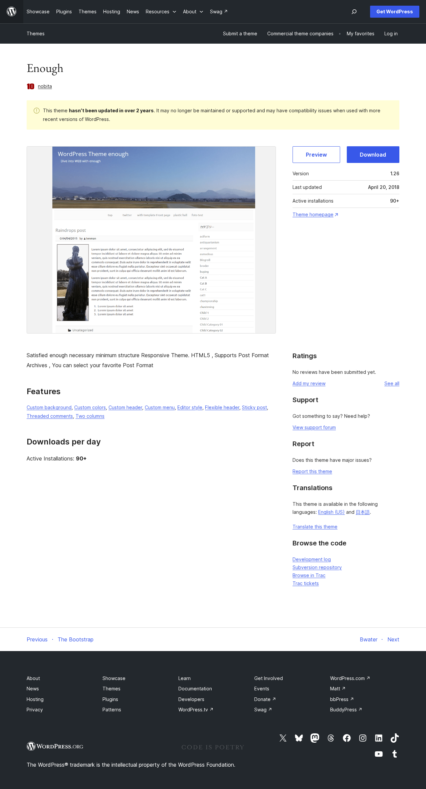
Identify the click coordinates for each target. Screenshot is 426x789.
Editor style (189, 407)
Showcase (114, 678)
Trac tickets (306, 583)
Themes (36, 33)
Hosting (35, 699)
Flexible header (222, 407)
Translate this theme (315, 526)
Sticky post (254, 407)
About (33, 678)
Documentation (195, 688)
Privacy (35, 709)
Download (373, 154)
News (33, 688)
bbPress (342, 699)
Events (261, 688)
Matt (338, 688)
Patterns (112, 709)
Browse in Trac (309, 575)
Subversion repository (317, 567)
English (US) (331, 512)
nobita (45, 86)
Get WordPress (394, 11)
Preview (316, 154)
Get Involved (268, 678)
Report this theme (312, 471)
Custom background (49, 407)
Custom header (125, 407)
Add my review (309, 383)
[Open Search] (354, 11)
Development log (312, 559)
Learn (184, 678)
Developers (191, 699)
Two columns (90, 416)
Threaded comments (50, 416)
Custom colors (90, 407)
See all (391, 383)
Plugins (110, 699)
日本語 (363, 512)
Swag (263, 709)
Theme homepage (313, 214)
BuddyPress (346, 709)
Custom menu (160, 407)
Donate (265, 699)
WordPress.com (350, 678)
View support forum (314, 427)
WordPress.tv (196, 709)
